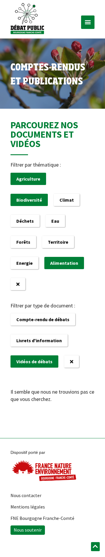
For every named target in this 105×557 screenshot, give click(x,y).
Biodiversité (29, 200)
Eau (55, 221)
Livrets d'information (39, 340)
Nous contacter (25, 495)
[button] (87, 22)
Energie (24, 263)
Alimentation (64, 263)
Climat (67, 200)
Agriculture (28, 179)
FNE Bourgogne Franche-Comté (42, 518)
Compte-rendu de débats (42, 319)
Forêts (23, 242)
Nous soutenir (28, 530)
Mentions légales (27, 507)
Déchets (25, 221)
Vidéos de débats (34, 361)
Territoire (58, 242)
